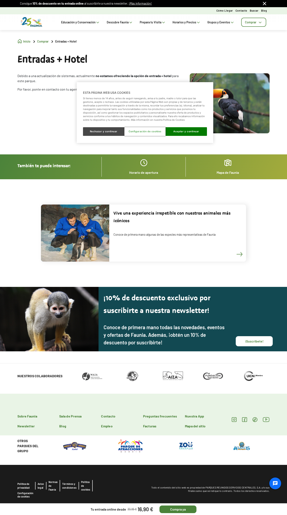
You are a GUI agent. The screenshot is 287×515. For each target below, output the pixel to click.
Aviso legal (41, 485)
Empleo (106, 426)
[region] (145, 112)
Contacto (241, 10)
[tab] (254, 22)
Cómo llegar (224, 10)
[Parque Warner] (75, 445)
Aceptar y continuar (186, 131)
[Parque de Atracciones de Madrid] (130, 445)
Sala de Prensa (70, 416)
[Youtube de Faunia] (266, 419)
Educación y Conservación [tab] (78, 22)
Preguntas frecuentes (160, 416)
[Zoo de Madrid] (186, 445)
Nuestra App (194, 416)
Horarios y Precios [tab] (184, 22)
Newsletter (26, 426)
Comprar (250, 22)
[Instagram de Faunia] (234, 419)
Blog (264, 10)
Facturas (150, 426)
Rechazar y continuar (103, 131)
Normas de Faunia (53, 485)
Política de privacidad (23, 485)
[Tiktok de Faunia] (255, 419)
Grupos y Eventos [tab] (218, 22)
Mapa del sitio (195, 426)
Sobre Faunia (27, 416)
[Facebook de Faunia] (244, 419)
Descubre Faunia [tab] (118, 22)
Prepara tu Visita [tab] (150, 22)
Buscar (254, 10)
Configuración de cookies (25, 495)
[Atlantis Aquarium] (242, 445)
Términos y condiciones (69, 485)
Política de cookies (85, 485)
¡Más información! (140, 3)
